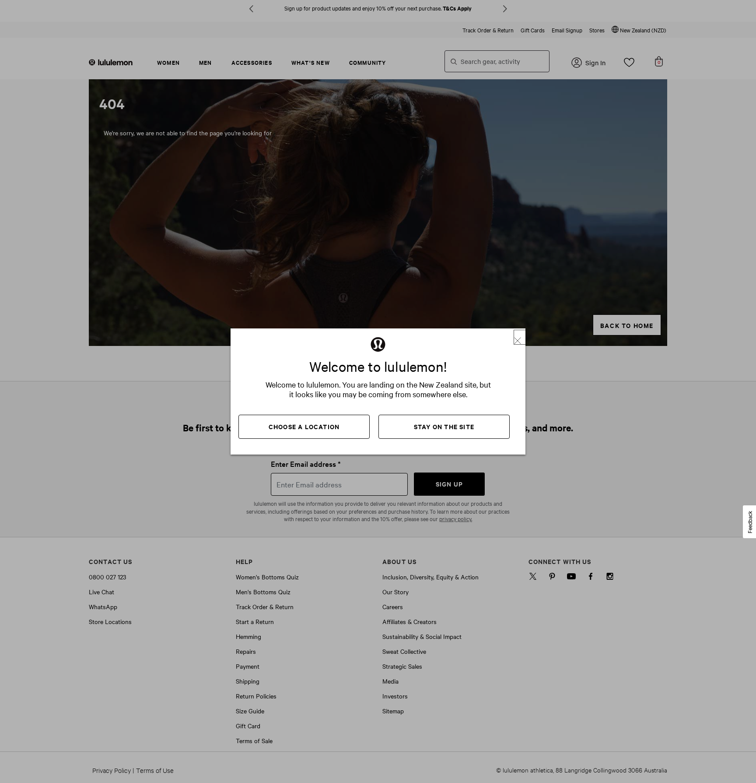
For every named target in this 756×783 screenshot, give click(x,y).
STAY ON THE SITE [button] (444, 426)
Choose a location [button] (304, 426)
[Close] (521, 337)
